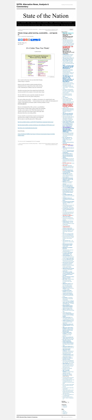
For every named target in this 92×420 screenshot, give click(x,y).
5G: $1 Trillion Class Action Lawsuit (67, 25)
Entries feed (64, 411)
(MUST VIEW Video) (68, 202)
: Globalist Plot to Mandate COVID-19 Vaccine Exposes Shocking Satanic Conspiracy (68, 266)
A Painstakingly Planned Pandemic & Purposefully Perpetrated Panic (68, 298)
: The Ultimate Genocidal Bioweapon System (68, 295)
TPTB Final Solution (57, 22)
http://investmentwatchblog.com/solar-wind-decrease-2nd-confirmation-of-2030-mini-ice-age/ (36, 125)
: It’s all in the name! (68, 325)
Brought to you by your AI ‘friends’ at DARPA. (68, 288)
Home (19, 22)
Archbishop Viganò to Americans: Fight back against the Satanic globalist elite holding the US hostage (68, 83)
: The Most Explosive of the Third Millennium (68, 182)
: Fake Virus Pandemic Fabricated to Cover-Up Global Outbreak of (68, 318)
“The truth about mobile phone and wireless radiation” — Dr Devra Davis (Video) (68, 87)
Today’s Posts (33, 22)
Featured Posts (45, 22)
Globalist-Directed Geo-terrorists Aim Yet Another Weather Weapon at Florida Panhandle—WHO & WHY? (68, 206)
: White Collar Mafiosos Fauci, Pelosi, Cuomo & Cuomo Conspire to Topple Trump (68, 257)
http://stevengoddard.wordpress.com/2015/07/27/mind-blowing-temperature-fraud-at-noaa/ (35, 122)
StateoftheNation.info (68, 36)
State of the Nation (30, 36)
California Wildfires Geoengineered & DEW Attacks (50, 25)
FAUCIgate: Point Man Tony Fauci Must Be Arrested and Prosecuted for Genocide (68, 260)
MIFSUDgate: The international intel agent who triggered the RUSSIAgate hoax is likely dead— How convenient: (68, 361)
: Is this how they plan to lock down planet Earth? (68, 310)
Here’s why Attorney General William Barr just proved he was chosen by (68, 385)
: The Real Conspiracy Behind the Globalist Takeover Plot (68, 322)
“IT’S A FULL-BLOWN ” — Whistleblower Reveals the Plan (67, 227)
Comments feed (65, 412)
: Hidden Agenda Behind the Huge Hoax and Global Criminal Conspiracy (68, 355)
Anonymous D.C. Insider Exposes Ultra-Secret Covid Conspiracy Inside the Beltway (68, 218)
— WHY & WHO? (68, 106)
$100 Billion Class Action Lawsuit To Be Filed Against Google (29, 25)
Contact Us (39, 22)
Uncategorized (28, 141)
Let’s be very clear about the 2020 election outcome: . (68, 151)
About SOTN (23, 22)
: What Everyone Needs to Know (68, 307)
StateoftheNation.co (66, 375)
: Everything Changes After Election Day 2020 (68, 371)
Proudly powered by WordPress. (68, 417)
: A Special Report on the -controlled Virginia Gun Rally (68, 347)
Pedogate (51, 22)
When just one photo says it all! (67, 115)
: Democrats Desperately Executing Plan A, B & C (68, 195)
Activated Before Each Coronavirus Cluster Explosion (68, 291)
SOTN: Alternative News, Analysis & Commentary (33, 5)
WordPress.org (65, 413)
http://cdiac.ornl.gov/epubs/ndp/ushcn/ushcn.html (27, 128)
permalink (38, 141)
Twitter (28, 22)
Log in (64, 410)
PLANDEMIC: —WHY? (68, 253)
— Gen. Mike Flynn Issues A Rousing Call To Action (68, 241)
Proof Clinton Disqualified (67, 22)
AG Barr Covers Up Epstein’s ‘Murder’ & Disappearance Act (68, 397)
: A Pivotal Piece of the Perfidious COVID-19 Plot (68, 269)
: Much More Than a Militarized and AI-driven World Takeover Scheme (68, 284)
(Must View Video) (68, 209)
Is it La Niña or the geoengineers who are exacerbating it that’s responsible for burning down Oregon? (68, 213)
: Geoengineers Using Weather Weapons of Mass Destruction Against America (68, 55)
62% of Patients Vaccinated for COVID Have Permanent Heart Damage (67, 95)
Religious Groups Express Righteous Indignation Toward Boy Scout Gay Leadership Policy (48, 30)
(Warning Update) (68, 245)
